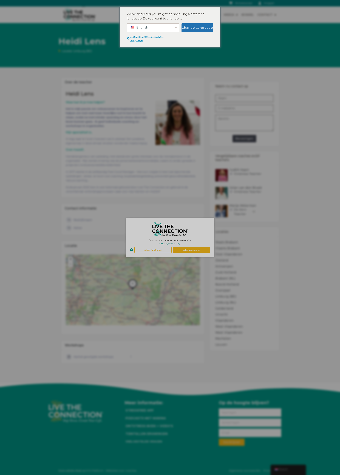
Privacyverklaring (170, 243)
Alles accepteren (191, 250)
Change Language (197, 27)
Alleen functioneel (153, 250)
